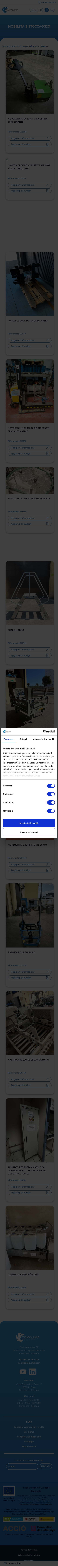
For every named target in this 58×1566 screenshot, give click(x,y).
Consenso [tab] (8, 739)
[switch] (51, 794)
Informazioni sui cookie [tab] (44, 739)
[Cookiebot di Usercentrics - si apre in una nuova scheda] (43, 732)
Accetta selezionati (29, 832)
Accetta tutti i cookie (29, 823)
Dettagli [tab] (23, 739)
